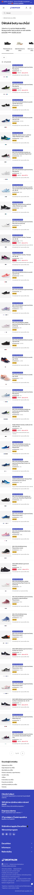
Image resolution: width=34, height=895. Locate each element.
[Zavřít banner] (31, 2)
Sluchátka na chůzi (7, 770)
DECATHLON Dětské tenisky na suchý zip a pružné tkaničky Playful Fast (21, 411)
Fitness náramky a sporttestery (11, 772)
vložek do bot (16, 32)
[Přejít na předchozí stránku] (11, 753)
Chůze (4, 777)
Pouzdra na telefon (7, 782)
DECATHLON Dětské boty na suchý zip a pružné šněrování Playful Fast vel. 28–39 (22, 188)
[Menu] (4, 8)
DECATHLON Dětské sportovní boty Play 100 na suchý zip (22, 222)
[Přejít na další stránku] (23, 753)
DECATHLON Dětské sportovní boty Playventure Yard (22, 306)
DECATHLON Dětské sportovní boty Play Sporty (22, 68)
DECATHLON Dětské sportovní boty (22, 289)
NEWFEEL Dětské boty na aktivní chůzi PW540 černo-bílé (21, 205)
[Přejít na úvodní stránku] (15, 8)
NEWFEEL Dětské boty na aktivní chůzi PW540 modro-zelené (21, 135)
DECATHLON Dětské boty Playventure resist (19, 547)
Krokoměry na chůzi (8, 779)
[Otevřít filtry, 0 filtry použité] (4, 57)
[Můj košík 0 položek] (30, 8)
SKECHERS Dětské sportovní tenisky (20, 564)
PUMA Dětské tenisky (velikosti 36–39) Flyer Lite (22, 425)
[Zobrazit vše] (2, 18)
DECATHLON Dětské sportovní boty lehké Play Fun (22, 717)
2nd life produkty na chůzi (9, 784)
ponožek (5, 32)
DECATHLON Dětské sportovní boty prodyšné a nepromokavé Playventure (22, 598)
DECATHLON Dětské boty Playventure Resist (19, 614)
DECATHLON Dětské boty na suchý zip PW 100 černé (22, 102)
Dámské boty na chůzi (20, 49)
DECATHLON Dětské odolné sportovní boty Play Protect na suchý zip (21, 324)
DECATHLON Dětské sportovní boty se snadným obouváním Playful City (22, 735)
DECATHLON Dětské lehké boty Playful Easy (21, 531)
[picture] (5, 70)
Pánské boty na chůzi (7, 49)
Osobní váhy (5, 775)
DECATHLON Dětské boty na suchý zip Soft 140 (22, 118)
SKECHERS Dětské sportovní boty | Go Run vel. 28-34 (22, 649)
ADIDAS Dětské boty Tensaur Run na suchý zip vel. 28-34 (22, 479)
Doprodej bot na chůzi (8, 767)
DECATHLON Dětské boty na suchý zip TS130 (22, 358)
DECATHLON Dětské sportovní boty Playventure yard (22, 514)
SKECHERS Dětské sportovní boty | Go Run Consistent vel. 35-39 (22, 700)
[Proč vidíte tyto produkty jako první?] (2, 62)
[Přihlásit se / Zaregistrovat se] (26, 8)
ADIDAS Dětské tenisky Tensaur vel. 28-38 (21, 238)
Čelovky (4, 787)
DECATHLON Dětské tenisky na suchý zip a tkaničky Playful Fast (21, 153)
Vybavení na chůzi (7, 765)
